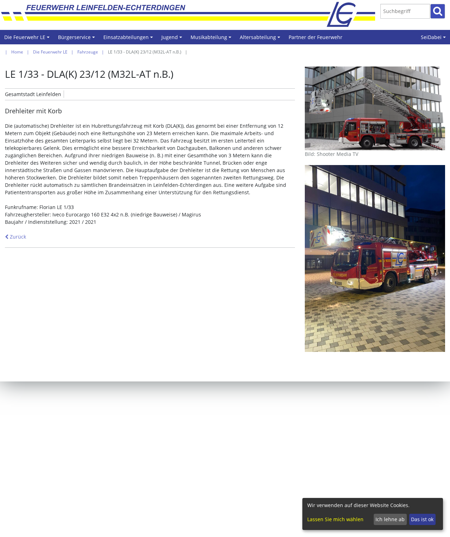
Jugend (172, 39)
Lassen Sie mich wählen (335, 519)
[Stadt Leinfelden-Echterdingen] (348, 14)
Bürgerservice (77, 39)
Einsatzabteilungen (129, 39)
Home (17, 52)
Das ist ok (422, 519)
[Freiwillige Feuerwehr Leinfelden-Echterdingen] (194, 14)
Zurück (17, 236)
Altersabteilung (261, 39)
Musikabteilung (212, 39)
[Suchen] (437, 11)
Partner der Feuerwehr (315, 37)
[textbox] (405, 11)
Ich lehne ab (390, 519)
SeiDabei (434, 39)
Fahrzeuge (87, 52)
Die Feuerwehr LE (28, 39)
